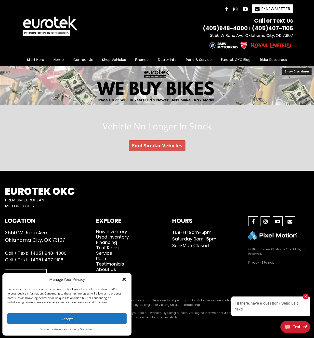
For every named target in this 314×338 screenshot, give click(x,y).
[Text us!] (295, 328)
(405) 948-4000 (48, 253)
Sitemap (268, 262)
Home (58, 59)
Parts (101, 258)
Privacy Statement (82, 329)
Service (104, 253)
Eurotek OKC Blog (235, 59)
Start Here (35, 59)
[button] (124, 279)
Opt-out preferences (53, 329)
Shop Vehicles (114, 59)
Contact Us (83, 59)
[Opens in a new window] (226, 9)
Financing (106, 242)
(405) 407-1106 (47, 260)
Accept (67, 318)
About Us (106, 269)
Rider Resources (273, 59)
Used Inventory (112, 237)
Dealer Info (167, 59)
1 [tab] (157, 100)
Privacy (253, 262)
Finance (142, 59)
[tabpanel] (157, 85)
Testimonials (110, 264)
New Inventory (111, 231)
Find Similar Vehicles (157, 145)
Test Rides (107, 248)
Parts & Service (199, 59)
